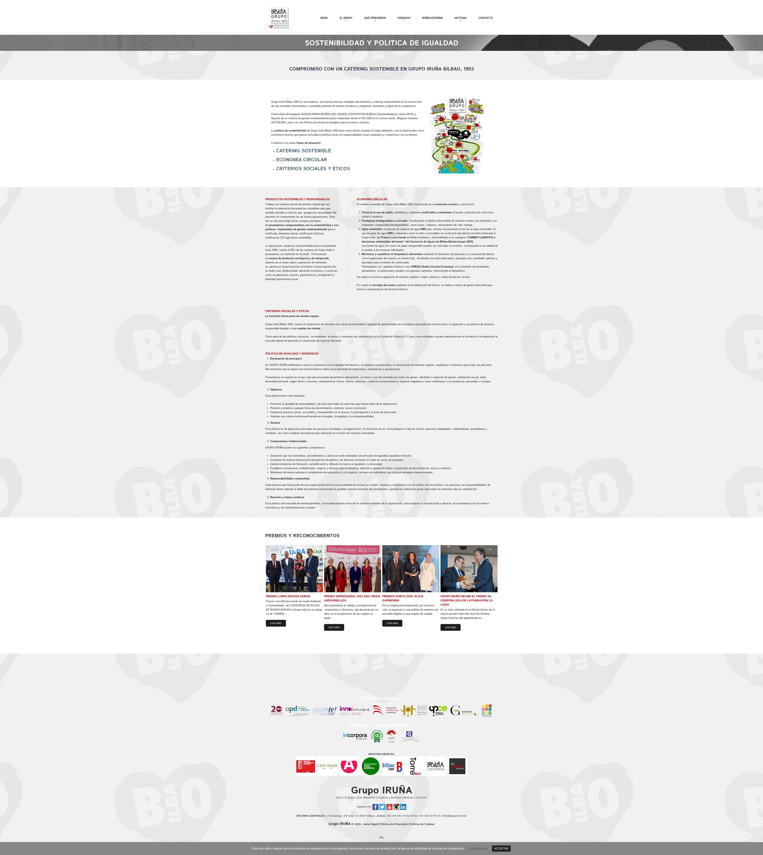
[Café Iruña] (327, 766)
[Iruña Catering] (435, 766)
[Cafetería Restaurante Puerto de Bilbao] (392, 766)
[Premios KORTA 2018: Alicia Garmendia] (410, 568)
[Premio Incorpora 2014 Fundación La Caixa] (355, 736)
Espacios (401, 19)
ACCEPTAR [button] (501, 848)
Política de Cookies (422, 824)
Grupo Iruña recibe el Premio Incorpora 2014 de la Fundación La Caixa (466, 600)
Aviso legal (371, 824)
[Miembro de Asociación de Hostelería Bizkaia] (414, 710)
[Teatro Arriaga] (349, 766)
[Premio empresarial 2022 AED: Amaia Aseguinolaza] (352, 568)
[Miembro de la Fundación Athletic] (385, 710)
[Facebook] (375, 807)
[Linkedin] (403, 807)
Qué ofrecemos (372, 19)
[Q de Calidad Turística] (410, 736)
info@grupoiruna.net (455, 816)
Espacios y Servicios (389, 798)
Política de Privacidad (394, 824)
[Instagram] (396, 807)
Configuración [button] (478, 848)
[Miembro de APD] (298, 710)
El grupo (343, 19)
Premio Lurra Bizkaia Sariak (288, 596)
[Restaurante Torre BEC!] (414, 766)
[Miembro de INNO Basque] (355, 710)
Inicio (324, 18)
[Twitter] (382, 807)
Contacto (485, 18)
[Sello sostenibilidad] (377, 736)
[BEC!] (305, 766)
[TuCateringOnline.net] (457, 766)
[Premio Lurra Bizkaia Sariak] (294, 568)
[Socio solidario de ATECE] (486, 710)
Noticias (458, 19)
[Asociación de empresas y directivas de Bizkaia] (276, 710)
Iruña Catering (432, 18)
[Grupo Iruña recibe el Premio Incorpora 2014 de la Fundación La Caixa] (469, 568)
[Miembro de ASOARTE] (325, 710)
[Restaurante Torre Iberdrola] (370, 766)
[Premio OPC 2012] (392, 736)
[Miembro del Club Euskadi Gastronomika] (464, 710)
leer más (276, 623)
